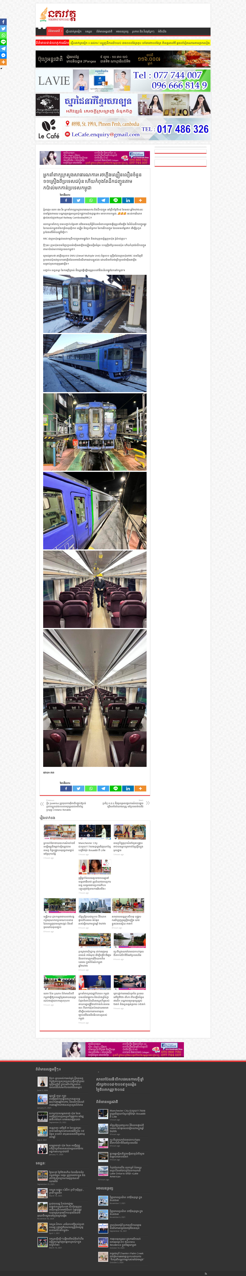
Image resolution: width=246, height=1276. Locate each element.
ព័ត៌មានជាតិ (54, 31)
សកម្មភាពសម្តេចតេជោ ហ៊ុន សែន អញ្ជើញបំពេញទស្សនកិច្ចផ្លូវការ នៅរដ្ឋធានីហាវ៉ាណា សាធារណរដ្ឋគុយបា (66, 1116)
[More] (140, 200)
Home (42, 32)
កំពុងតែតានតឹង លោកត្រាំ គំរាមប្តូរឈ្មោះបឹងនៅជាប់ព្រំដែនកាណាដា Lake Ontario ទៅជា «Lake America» (125, 1172)
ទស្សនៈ (89, 31)
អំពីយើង (162, 31)
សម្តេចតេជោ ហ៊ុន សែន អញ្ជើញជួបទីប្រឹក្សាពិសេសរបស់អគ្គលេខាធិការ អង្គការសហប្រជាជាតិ (66, 1148)
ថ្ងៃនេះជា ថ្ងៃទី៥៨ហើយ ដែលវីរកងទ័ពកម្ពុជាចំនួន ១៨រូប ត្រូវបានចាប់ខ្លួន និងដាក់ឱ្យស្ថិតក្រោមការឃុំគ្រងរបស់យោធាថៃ (67, 1177)
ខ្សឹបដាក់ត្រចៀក (73, 31)
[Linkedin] (128, 200)
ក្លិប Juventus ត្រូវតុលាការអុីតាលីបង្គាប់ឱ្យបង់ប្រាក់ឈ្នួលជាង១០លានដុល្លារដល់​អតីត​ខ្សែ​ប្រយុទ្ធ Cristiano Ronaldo (66, 805)
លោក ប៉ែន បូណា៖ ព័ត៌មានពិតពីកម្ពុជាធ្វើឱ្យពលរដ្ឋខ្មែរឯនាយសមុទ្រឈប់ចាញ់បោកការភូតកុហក (60, 997)
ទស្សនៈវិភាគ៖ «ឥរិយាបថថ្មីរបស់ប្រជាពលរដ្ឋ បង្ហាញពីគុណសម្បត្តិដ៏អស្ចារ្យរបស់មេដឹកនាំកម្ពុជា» (66, 1227)
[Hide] (1, 68)
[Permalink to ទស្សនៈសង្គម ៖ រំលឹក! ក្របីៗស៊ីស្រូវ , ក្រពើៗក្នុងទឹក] (42, 1193)
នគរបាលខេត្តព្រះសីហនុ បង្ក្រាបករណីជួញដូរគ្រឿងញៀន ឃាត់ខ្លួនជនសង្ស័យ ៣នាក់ (126, 920)
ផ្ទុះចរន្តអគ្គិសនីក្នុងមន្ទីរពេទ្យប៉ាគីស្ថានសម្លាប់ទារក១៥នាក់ (127, 1155)
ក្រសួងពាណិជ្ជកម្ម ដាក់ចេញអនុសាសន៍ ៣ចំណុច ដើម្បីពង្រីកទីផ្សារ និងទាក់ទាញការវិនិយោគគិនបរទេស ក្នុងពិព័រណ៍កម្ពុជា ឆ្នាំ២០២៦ (94, 958)
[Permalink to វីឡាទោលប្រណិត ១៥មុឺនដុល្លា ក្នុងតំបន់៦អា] (103, 1200)
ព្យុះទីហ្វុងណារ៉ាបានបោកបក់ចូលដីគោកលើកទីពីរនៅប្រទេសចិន (125, 1141)
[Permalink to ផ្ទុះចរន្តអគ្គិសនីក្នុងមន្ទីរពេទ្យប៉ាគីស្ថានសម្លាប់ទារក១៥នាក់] (103, 1157)
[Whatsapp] (91, 200)
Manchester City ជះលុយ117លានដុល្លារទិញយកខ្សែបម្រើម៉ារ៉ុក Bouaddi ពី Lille (94, 847)
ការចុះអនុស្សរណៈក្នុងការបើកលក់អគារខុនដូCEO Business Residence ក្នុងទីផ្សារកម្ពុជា (125, 1241)
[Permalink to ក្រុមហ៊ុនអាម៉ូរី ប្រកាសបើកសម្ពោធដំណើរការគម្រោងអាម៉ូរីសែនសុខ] (103, 1228)
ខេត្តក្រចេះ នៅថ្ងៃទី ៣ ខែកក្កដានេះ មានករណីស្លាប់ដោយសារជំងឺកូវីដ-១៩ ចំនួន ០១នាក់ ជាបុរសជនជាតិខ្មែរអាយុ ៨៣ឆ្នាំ (67, 1132)
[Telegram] (103, 200)
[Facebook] (66, 200)
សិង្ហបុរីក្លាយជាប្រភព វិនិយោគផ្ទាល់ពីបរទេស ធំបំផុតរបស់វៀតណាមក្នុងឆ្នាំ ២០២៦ (92, 920)
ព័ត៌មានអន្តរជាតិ (104, 31)
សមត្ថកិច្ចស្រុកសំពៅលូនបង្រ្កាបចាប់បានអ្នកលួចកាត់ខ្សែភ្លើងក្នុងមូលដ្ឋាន (128, 847)
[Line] (115, 200)
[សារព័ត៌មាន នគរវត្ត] (58, 19)
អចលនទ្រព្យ (122, 31)
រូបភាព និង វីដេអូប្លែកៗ (143, 31)
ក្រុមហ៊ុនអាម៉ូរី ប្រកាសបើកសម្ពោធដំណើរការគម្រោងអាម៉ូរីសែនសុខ (125, 1227)
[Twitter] (78, 200)
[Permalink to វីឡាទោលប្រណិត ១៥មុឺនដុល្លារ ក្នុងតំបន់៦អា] (103, 1214)
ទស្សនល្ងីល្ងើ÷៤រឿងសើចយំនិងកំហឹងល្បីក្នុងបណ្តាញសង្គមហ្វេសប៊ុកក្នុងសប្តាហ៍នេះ (66, 1241)
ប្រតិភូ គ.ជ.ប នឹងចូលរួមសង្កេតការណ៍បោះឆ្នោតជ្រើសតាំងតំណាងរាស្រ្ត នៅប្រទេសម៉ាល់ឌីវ (123, 803)
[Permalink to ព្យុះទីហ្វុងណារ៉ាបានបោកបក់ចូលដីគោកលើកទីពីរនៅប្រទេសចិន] (130, 940)
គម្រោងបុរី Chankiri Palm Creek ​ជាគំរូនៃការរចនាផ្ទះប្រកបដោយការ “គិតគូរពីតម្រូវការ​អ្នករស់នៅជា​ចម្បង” (127, 1256)
